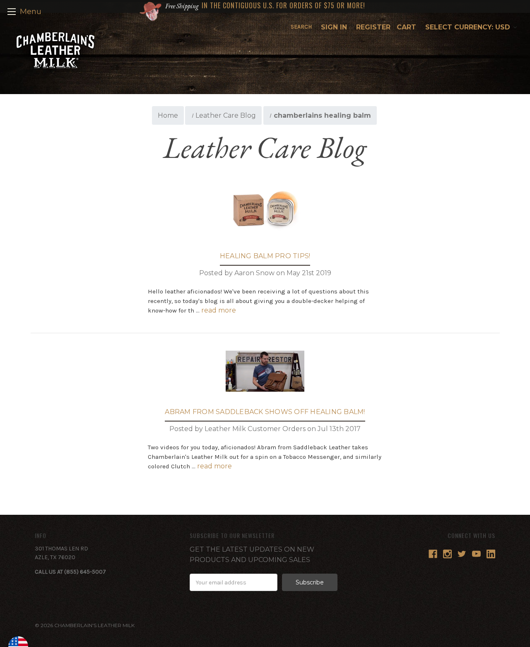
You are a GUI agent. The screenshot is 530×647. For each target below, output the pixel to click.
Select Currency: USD (468, 27)
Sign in (334, 27)
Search (301, 26)
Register (373, 27)
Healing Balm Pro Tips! (265, 256)
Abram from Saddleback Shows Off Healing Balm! (265, 412)
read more (218, 310)
